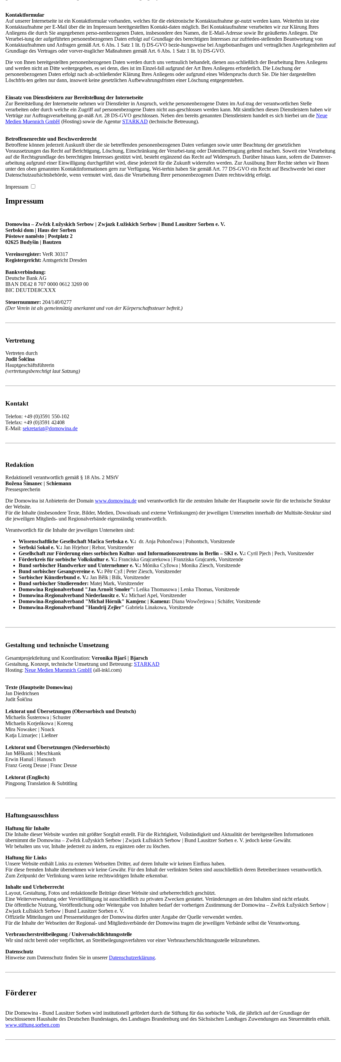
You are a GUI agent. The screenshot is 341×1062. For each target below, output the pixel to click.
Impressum (16, 187)
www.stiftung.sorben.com (32, 1025)
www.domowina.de (116, 501)
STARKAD (135, 121)
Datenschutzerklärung (132, 957)
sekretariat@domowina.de (50, 428)
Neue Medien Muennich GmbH (58, 670)
